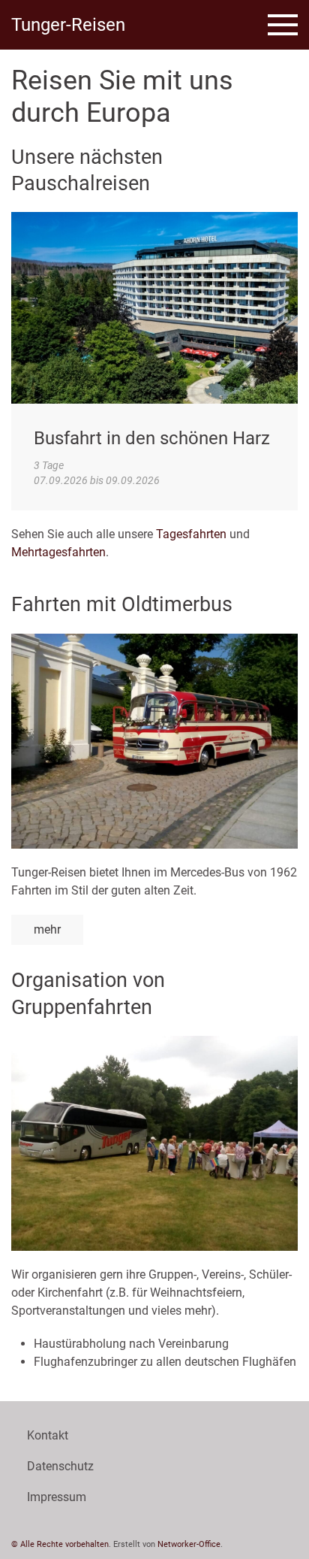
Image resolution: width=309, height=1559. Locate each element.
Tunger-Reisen (68, 24)
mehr (47, 929)
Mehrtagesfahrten (58, 552)
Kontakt (47, 1435)
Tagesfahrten (191, 534)
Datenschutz (60, 1466)
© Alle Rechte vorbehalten (60, 1544)
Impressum (56, 1497)
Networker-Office (189, 1544)
